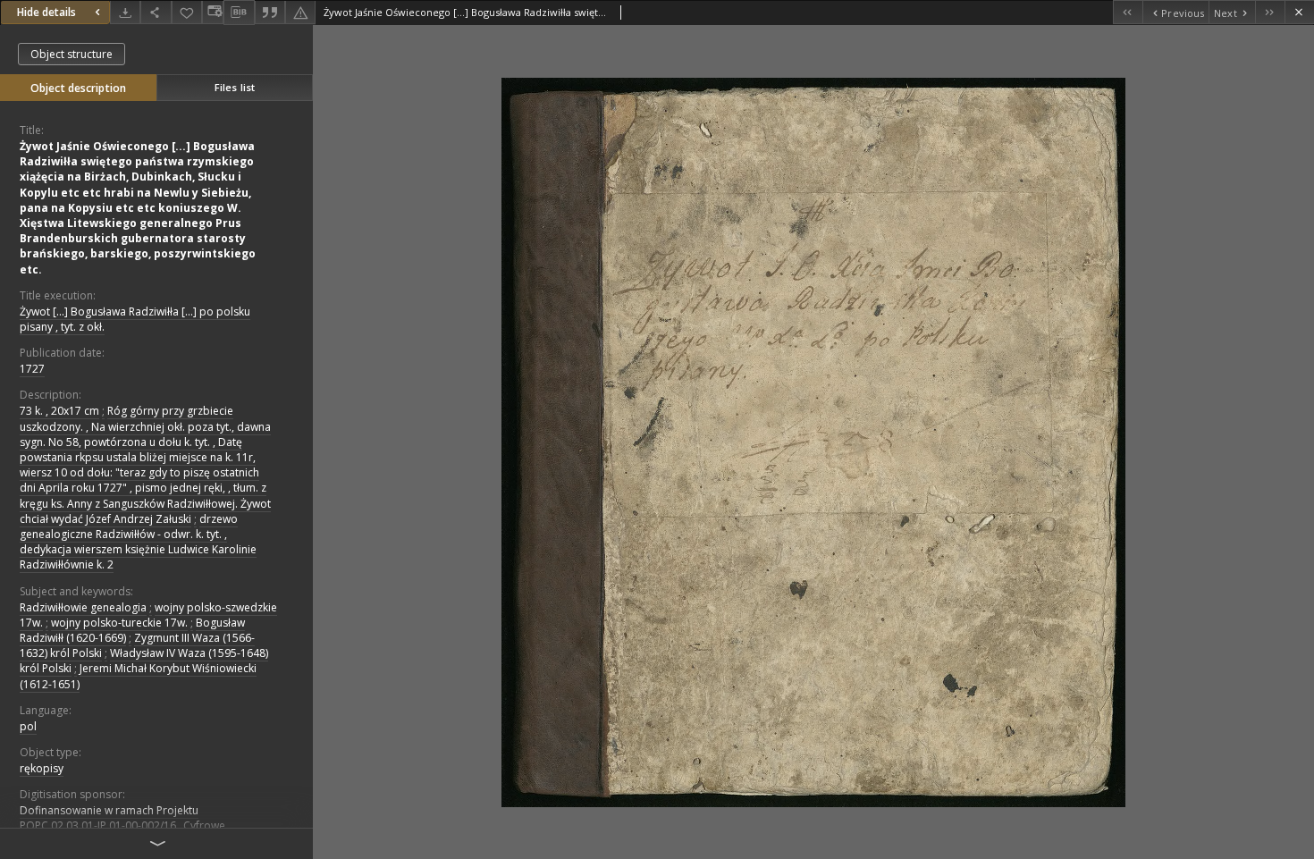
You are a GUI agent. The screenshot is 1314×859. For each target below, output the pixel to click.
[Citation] (270, 12)
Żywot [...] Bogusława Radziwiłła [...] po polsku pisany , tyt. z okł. (135, 319)
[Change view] (212, 12)
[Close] (1299, 12)
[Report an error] (300, 12)
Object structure (71, 54)
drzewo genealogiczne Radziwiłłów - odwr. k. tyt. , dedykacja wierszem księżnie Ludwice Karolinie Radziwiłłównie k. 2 (138, 542)
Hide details (46, 12)
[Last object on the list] (1270, 12)
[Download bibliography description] (238, 12)
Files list (235, 87)
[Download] (125, 12)
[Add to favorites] (187, 12)
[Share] (155, 12)
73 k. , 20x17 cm (59, 410)
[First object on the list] (1127, 12)
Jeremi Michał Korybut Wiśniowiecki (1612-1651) (138, 676)
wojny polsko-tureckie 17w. (119, 622)
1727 (32, 368)
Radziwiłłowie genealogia (83, 607)
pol (28, 726)
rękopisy (41, 768)
